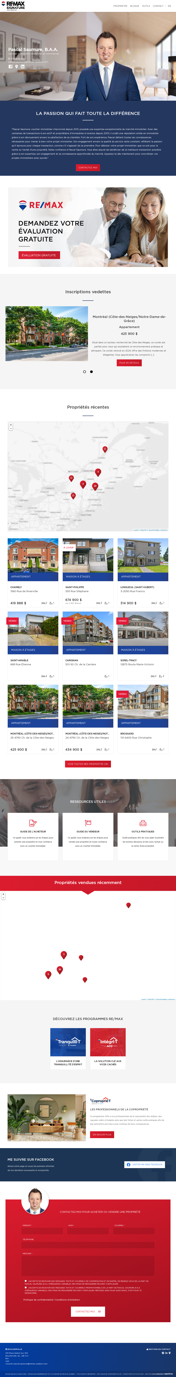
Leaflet (136, 530)
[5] (48, 979)
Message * (28, 1254)
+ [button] (11, 424)
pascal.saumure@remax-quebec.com (28, 62)
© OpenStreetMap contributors (157, 530)
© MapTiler (143, 530)
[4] (98, 476)
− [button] (11, 428)
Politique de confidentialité (38, 1300)
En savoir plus (102, 1135)
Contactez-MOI (85, 1312)
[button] (84, 371)
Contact (158, 6)
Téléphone (28, 1239)
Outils (146, 6)
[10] (95, 490)
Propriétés (120, 6)
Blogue (134, 6)
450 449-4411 (18, 59)
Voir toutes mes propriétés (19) (88, 764)
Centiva (168, 1374)
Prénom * (27, 1225)
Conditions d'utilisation (67, 1300)
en (169, 6)
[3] (64, 959)
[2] (83, 488)
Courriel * (119, 1225)
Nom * (71, 1225)
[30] (60, 974)
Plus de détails (129, 359)
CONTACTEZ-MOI (88, 168)
